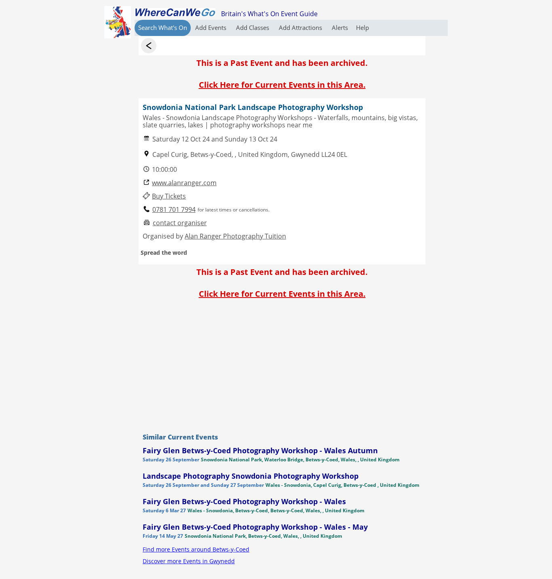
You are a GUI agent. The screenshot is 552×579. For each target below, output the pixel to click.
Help (362, 27)
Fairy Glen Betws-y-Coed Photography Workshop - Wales (244, 501)
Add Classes (253, 27)
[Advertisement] (282, 364)
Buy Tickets (169, 196)
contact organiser (180, 223)
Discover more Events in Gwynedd (189, 561)
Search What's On (162, 27)
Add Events (211, 27)
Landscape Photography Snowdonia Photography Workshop (250, 476)
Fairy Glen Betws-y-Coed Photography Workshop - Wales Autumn (260, 450)
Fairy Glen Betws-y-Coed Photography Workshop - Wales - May (255, 527)
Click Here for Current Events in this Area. (282, 84)
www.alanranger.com (184, 183)
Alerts (340, 27)
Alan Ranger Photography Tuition (235, 236)
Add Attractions (301, 27)
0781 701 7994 (174, 209)
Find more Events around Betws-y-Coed (196, 549)
